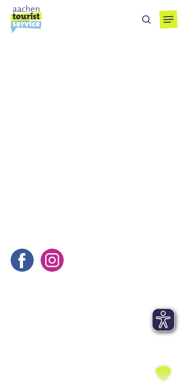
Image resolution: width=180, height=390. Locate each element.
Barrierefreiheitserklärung (55, 353)
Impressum (68, 327)
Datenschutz (32, 340)
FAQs (75, 340)
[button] (168, 19)
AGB (107, 327)
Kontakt (24, 327)
